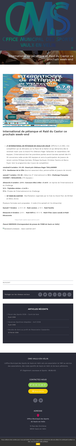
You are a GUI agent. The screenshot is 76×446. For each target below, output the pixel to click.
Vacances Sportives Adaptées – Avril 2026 (24, 322)
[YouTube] (41, 400)
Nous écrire (39, 391)
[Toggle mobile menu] (72, 48)
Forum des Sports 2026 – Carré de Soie (23, 314)
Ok (38, 444)
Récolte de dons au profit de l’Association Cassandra (28, 330)
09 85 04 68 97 (39, 385)
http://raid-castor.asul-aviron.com (27, 220)
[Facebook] (35, 400)
